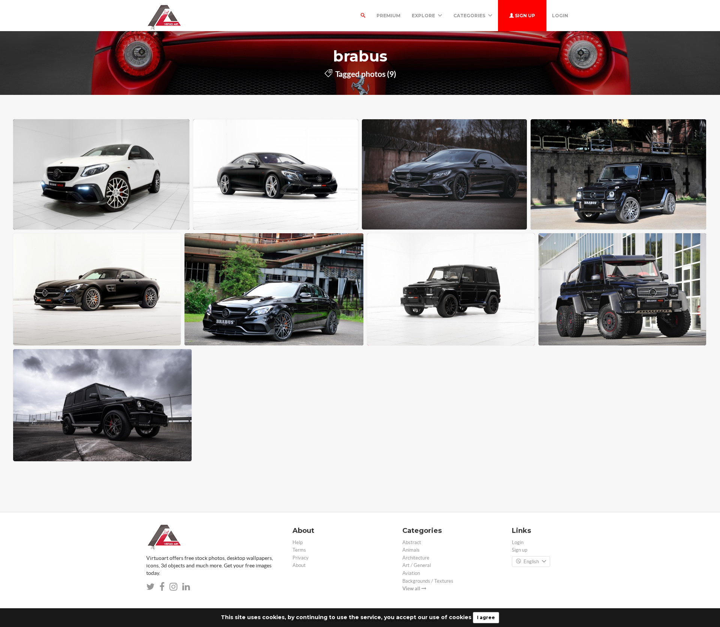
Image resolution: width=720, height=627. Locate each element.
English (531, 561)
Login (560, 15)
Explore (424, 15)
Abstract (411, 542)
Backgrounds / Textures (427, 581)
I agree (486, 617)
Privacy (300, 558)
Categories (469, 15)
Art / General (416, 565)
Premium (388, 15)
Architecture (415, 558)
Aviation (411, 573)
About (299, 565)
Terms (299, 550)
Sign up (524, 15)
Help (297, 542)
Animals (411, 550)
